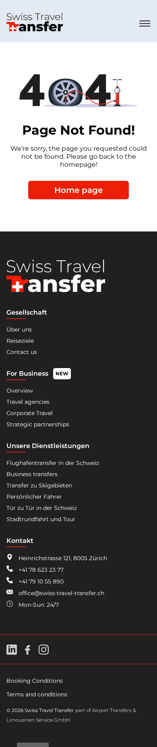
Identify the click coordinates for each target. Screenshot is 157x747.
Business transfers (32, 474)
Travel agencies (28, 401)
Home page (78, 190)
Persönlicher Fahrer (34, 496)
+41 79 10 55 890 (40, 581)
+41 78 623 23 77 (40, 569)
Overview (19, 390)
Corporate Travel (29, 413)
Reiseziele (20, 340)
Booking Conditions (34, 680)
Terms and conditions (36, 694)
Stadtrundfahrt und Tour (40, 519)
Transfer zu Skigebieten (39, 485)
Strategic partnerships (37, 424)
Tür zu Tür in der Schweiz (41, 508)
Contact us (21, 352)
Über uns (19, 329)
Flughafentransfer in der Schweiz (52, 463)
